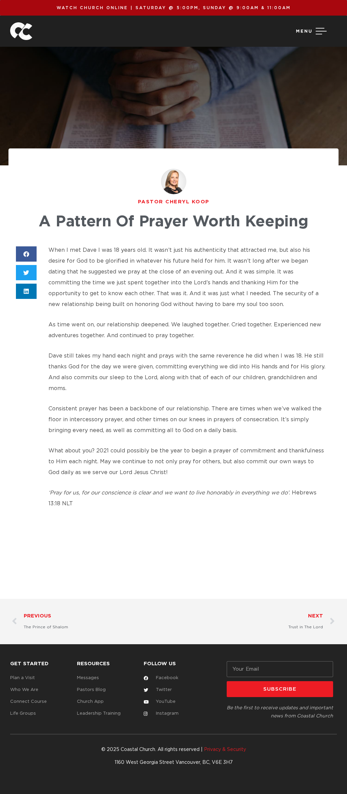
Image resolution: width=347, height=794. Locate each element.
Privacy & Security (225, 749)
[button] (26, 254)
